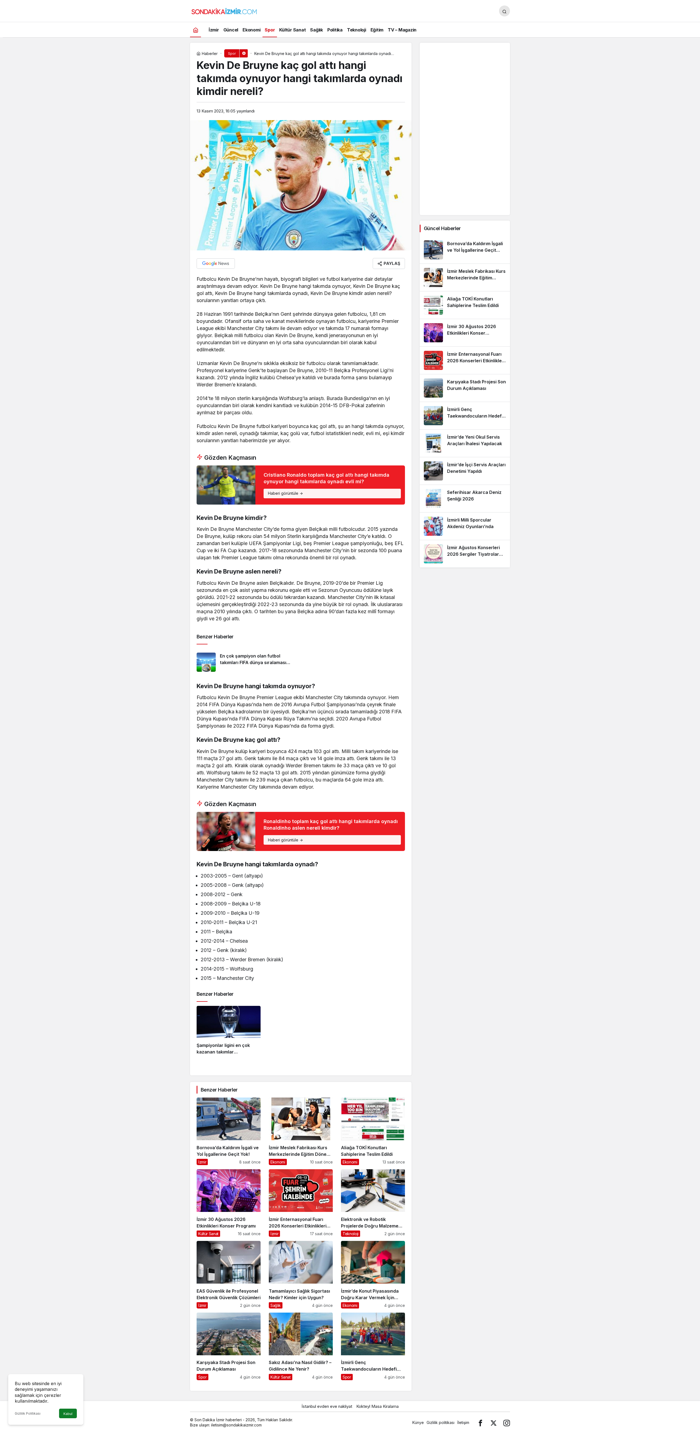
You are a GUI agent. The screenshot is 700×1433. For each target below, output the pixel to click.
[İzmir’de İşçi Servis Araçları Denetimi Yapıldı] (465, 471)
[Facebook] (480, 1422)
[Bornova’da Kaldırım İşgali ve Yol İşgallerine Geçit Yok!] (229, 1131)
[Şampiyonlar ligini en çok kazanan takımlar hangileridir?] (229, 1032)
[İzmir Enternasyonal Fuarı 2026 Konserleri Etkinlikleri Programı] (301, 1203)
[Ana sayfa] (195, 29)
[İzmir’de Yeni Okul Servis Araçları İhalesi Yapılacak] (465, 443)
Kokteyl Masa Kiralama (377, 1406)
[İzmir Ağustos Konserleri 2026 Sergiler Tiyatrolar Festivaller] (465, 554)
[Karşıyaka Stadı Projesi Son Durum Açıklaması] (229, 1346)
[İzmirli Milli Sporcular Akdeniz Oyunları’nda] (465, 526)
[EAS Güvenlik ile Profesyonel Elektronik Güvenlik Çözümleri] (229, 1274)
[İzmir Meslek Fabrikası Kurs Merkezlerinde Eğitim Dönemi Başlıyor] (301, 1131)
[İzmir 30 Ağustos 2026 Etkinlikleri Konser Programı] (229, 1203)
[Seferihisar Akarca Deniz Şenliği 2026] (465, 498)
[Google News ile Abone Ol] (216, 263)
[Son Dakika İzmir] (224, 10)
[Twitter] (493, 1422)
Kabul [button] (67, 1414)
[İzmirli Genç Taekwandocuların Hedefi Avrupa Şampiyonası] (373, 1346)
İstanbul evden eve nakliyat (327, 1406)
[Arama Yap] (504, 10)
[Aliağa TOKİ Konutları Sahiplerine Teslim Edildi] (373, 1131)
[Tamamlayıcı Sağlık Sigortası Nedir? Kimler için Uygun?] (301, 1274)
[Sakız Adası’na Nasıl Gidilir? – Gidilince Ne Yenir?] (301, 1346)
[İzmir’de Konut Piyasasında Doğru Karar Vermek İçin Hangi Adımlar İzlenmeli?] (373, 1274)
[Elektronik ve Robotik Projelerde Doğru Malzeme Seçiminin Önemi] (373, 1203)
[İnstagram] (506, 1422)
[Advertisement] (465, 129)
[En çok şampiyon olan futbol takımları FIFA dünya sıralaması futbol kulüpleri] (247, 662)
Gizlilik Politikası (27, 1413)
